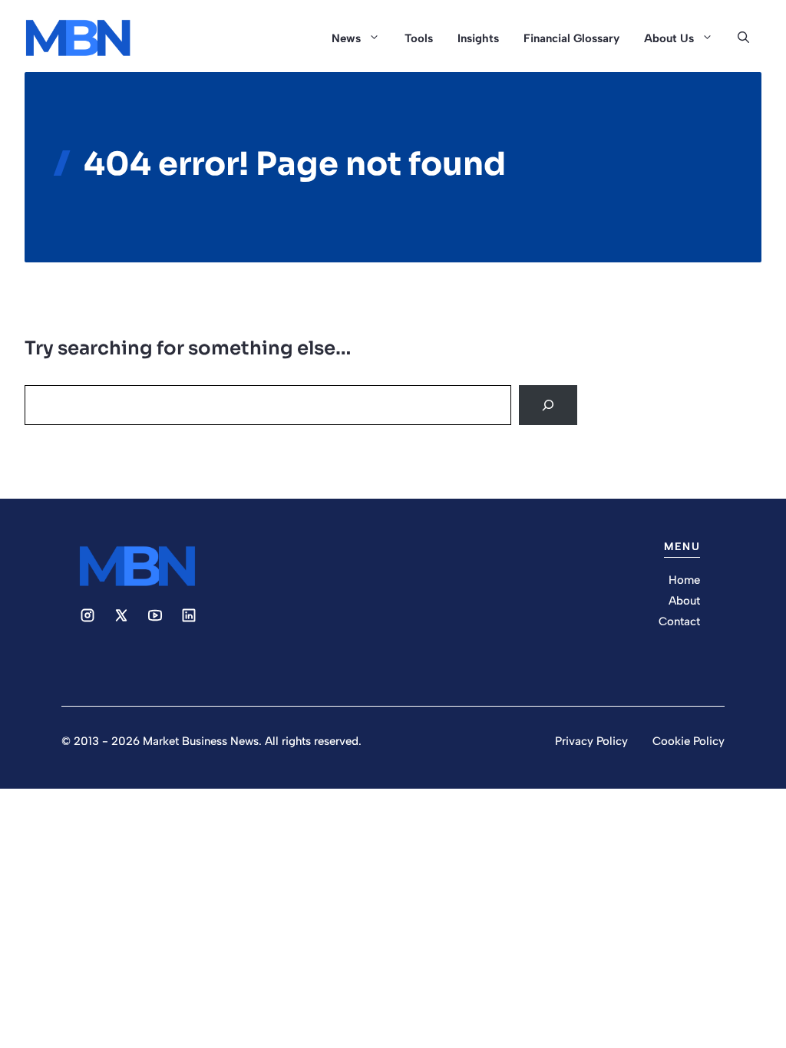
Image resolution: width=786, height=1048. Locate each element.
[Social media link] (87, 615)
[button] (743, 38)
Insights (478, 38)
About (684, 601)
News (346, 38)
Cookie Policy (688, 741)
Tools (419, 38)
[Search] (548, 405)
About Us (669, 38)
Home (684, 580)
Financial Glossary (571, 38)
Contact (679, 621)
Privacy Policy (591, 741)
